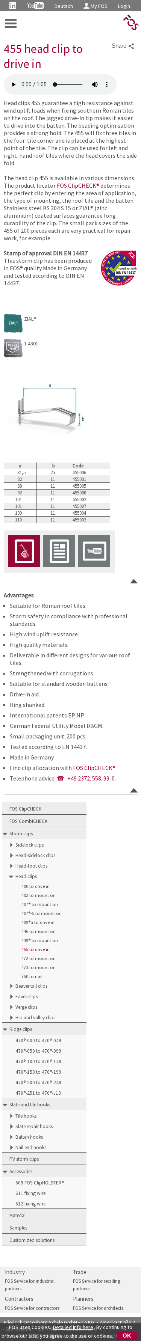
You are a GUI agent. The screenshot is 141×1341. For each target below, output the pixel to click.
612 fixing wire (30, 1204)
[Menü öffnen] (11, 23)
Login (124, 6)
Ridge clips (20, 1029)
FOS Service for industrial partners (30, 1285)
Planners (83, 1298)
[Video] (94, 551)
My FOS (98, 6)
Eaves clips (26, 996)
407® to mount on (39, 904)
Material (17, 1215)
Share (120, 46)
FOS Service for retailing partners (96, 1285)
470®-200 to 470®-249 (38, 1082)
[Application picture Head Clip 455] (24, 551)
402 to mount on (38, 895)
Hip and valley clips (35, 1017)
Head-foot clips (31, 866)
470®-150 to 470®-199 (38, 1072)
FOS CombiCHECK (28, 821)
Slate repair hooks (34, 1126)
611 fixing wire (30, 1193)
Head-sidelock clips (35, 855)
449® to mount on (39, 940)
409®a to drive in (38, 922)
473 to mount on (38, 967)
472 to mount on (38, 958)
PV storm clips (24, 1159)
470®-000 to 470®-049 (38, 1040)
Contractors (19, 1298)
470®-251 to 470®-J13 (38, 1093)
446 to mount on (38, 931)
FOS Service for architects (98, 1308)
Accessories (20, 1171)
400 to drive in (35, 886)
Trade (79, 1272)
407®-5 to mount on (41, 913)
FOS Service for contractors (32, 1308)
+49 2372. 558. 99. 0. (91, 778)
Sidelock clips (29, 845)
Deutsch (64, 6)
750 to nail (31, 976)
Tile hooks (25, 1116)
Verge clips (26, 1007)
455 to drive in (35, 949)
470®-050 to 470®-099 (38, 1051)
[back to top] (134, 581)
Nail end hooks (30, 1147)
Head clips (26, 876)
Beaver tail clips (31, 986)
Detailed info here (73, 1327)
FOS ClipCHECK (25, 809)
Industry (15, 1272)
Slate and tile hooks (29, 1104)
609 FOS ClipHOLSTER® (39, 1183)
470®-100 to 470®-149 (38, 1061)
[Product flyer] (59, 551)
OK (127, 1336)
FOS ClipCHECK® (78, 185)
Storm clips (21, 833)
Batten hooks (29, 1137)
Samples (18, 1228)
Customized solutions (32, 1240)
